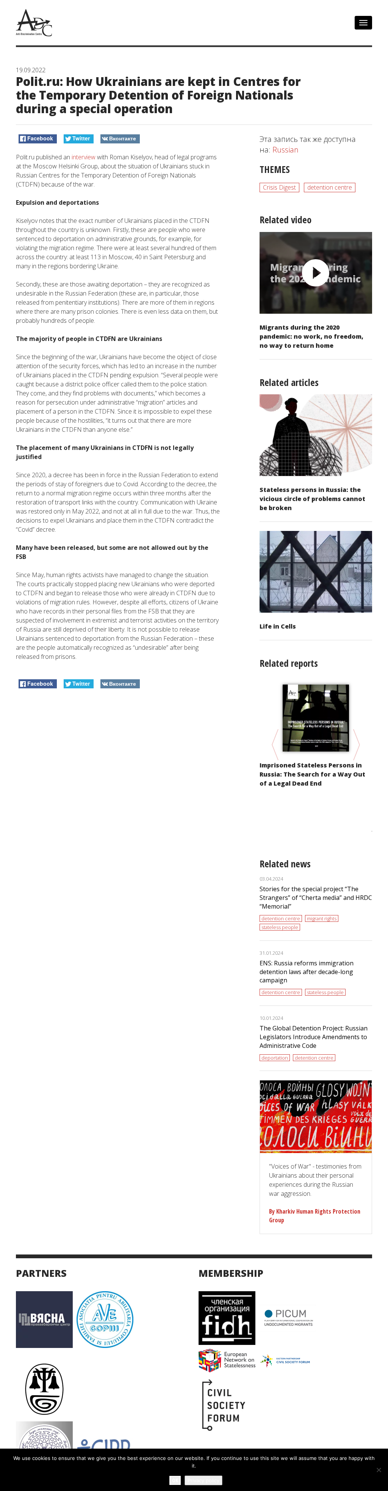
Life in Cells (278, 626)
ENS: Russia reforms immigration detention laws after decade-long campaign (307, 972)
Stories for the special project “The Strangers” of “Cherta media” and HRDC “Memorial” (316, 897)
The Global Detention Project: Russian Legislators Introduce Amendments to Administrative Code (314, 1037)
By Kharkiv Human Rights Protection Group (314, 1215)
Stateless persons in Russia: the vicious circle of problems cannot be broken (312, 499)
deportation (274, 1057)
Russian (285, 150)
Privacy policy (203, 1480)
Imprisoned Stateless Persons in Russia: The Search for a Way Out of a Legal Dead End (312, 774)
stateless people (279, 927)
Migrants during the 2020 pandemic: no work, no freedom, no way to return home (311, 336)
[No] (378, 1470)
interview (83, 157)
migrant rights (321, 918)
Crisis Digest (279, 187)
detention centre (329, 187)
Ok (175, 1480)
